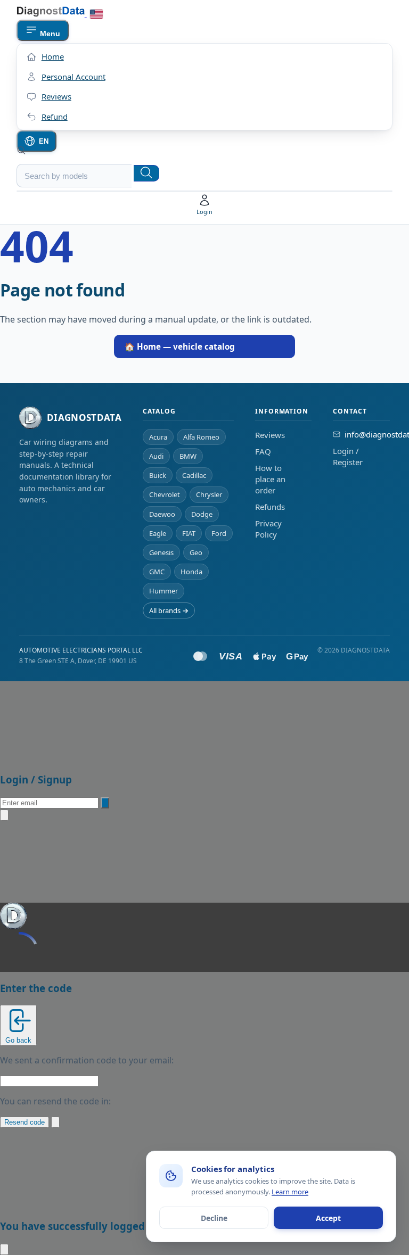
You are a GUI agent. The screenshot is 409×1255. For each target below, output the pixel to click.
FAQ (263, 451)
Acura (158, 437)
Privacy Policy (268, 529)
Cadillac (194, 475)
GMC (157, 571)
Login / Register (348, 456)
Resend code (24, 1122)
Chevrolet (164, 494)
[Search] (146, 173)
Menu (49, 33)
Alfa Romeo (201, 437)
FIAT (188, 533)
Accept (328, 1218)
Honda (191, 571)
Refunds (270, 506)
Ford (218, 533)
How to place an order (270, 479)
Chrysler (209, 494)
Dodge (201, 514)
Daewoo (162, 514)
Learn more (290, 1191)
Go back (18, 1040)
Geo (196, 552)
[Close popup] (4, 815)
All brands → (169, 610)
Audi (156, 456)
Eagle (157, 533)
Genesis (161, 552)
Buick (157, 475)
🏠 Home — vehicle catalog (180, 346)
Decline (214, 1218)
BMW (188, 456)
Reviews (270, 435)
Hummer (163, 591)
